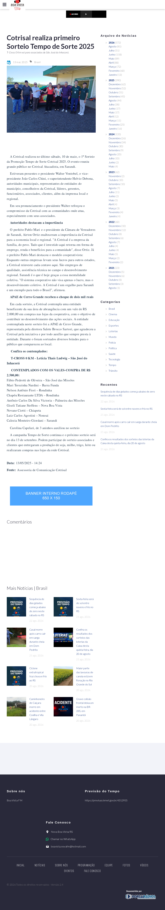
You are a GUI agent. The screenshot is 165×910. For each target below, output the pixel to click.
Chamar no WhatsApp (63, 838)
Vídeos (144, 865)
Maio (111, 58)
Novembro (115, 88)
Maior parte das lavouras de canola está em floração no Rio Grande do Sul (84, 676)
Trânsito (113, 370)
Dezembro (115, 84)
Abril (111, 62)
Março (112, 66)
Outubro (113, 92)
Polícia (112, 342)
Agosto (112, 46)
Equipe (109, 865)
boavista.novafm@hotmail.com (68, 846)
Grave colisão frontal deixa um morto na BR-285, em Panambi (85, 707)
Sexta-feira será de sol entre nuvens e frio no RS (127, 408)
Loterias (113, 331)
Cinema (113, 314)
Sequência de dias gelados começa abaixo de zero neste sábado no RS (37, 607)
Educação (114, 319)
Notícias (40, 865)
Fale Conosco (92, 871)
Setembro (114, 96)
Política (113, 348)
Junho (112, 54)
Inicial (20, 865)
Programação (86, 865)
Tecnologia (114, 359)
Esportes (114, 325)
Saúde (112, 353)
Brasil (37, 62)
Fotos (126, 865)
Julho (111, 50)
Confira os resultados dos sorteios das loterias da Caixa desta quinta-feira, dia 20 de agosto (84, 641)
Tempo (112, 364)
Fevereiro (114, 70)
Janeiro (113, 74)
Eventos (69, 871)
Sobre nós (61, 865)
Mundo (112, 336)
